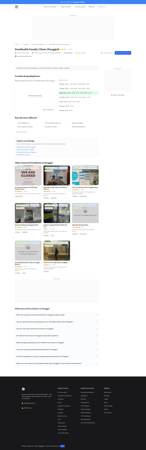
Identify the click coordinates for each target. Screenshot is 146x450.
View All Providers (63, 433)
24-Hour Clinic (62, 392)
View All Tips (108, 412)
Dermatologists (85, 419)
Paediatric (61, 409)
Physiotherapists (86, 412)
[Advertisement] (73, 28)
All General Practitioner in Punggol (26, 147)
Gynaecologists (85, 409)
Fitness (106, 409)
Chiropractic (61, 423)
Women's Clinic (62, 416)
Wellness (91, 7)
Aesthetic (61, 399)
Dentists (83, 399)
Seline (62, 446)
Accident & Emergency (65, 396)
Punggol (25, 44)
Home (17, 44)
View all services (21, 132)
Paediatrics (84, 396)
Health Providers (66, 7)
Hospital (60, 412)
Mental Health (108, 406)
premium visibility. (79, 2)
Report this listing (118, 95)
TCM (59, 419)
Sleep (105, 402)
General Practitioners (87, 392)
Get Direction (108, 53)
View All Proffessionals (88, 423)
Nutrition (107, 396)
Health (106, 399)
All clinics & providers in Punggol (25, 149)
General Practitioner (38, 44)
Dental (60, 402)
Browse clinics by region (23, 154)
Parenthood (107, 392)
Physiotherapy (62, 426)
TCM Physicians (85, 416)
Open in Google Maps (48, 109)
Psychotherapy (62, 429)
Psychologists (85, 406)
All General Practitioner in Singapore (26, 152)
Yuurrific (41, 446)
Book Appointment (124, 53)
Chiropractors (85, 402)
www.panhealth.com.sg (24, 56)
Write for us (102, 7)
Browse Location (80, 7)
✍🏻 (27, 408)
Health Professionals (50, 7)
